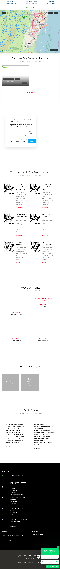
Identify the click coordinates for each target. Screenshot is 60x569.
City (25, 132)
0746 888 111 (10, 1)
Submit (32, 141)
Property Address (14, 132)
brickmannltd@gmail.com (10, 3)
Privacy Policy (35, 531)
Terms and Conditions (37, 534)
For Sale (5, 79)
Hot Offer (17, 79)
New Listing (11, 79)
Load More (30, 92)
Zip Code (30, 132)
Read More (19, 207)
